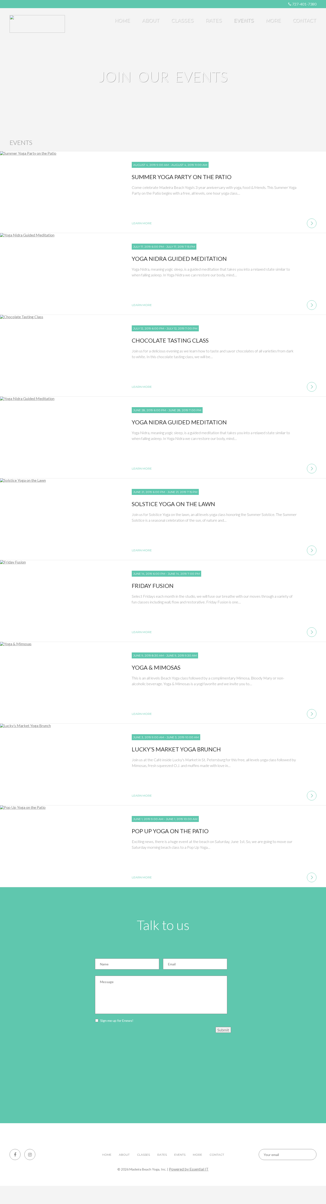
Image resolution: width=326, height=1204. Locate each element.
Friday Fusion (153, 585)
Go (308, 1154)
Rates (213, 20)
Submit (223, 1030)
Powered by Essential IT (189, 1169)
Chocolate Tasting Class (170, 340)
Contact (304, 20)
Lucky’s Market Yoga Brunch (176, 749)
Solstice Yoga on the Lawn (173, 503)
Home (122, 20)
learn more (142, 223)
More (273, 20)
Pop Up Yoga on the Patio (170, 830)
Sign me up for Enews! (116, 1020)
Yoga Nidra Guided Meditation (179, 258)
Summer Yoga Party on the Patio (181, 176)
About (150, 20)
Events (244, 20)
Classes (182, 20)
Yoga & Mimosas (156, 667)
